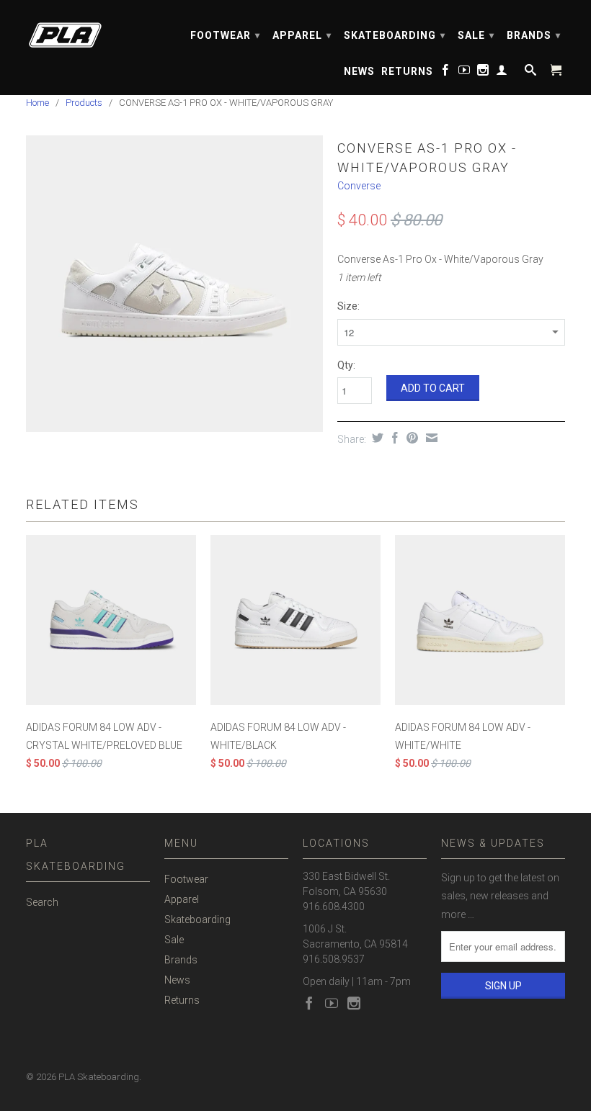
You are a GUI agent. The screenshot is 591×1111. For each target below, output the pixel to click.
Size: (348, 306)
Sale (476, 35)
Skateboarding (394, 35)
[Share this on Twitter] (375, 438)
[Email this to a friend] (429, 438)
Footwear (225, 35)
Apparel (302, 35)
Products (84, 102)
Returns (407, 71)
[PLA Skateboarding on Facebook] (446, 72)
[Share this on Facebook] (393, 438)
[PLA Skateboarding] (88, 30)
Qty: (346, 365)
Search (42, 902)
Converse (359, 186)
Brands (534, 35)
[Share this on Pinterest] (410, 438)
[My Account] (502, 72)
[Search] (529, 72)
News (359, 71)
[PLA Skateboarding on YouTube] (464, 72)
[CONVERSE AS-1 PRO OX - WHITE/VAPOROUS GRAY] (174, 283)
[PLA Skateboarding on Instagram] (483, 72)
